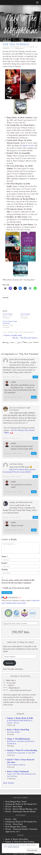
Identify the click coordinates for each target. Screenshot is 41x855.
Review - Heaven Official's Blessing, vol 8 (21, 809)
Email (4, 563)
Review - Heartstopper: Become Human (20, 811)
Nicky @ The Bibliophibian (20, 24)
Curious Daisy (16, 464)
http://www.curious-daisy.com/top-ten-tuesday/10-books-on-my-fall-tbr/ (19, 470)
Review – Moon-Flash (13, 824)
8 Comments (18, 48)
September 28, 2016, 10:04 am (13, 491)
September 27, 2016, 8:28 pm (13, 453)
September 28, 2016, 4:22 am (12, 517)
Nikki (13, 382)
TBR (16, 332)
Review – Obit (11, 819)
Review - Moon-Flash (13, 806)
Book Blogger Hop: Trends (15, 801)
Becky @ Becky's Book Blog (18, 729)
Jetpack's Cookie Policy (13, 846)
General (6, 48)
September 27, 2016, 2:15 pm (11, 377)
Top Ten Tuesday (7, 314)
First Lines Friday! (13, 732)
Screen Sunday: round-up (16, 764)
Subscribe (9, 663)
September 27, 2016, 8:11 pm (11, 438)
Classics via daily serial (13, 335)
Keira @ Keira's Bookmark (18, 771)
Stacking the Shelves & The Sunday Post (21, 804)
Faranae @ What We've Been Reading (22, 750)
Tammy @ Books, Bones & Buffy (20, 718)
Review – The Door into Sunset (25, 337)
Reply (35, 377)
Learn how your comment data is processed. (20, 601)
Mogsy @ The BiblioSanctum (18, 738)
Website (4, 569)
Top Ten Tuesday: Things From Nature (10, 322)
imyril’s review (28, 145)
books (10, 332)
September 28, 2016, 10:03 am (13, 530)
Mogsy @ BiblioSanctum (21, 502)
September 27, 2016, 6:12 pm (13, 397)
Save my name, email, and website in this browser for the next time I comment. (17, 581)
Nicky (32, 47)
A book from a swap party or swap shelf (21, 753)
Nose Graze (24, 854)
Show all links (8, 783)
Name (4, 556)
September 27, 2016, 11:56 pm (12, 476)
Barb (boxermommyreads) (21, 359)
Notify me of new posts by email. (16, 587)
